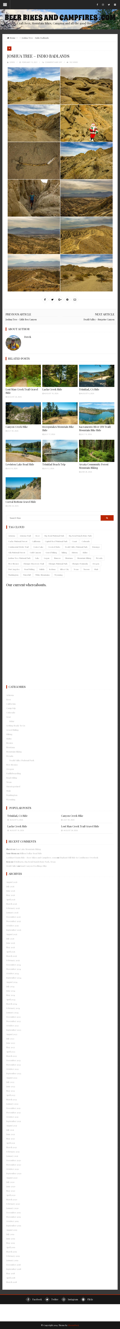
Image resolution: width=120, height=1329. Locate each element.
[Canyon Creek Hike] (23, 413)
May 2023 (10, 1047)
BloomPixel (73, 1325)
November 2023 (13, 1021)
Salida (41, 569)
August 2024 (11, 982)
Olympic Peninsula (80, 563)
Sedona (52, 569)
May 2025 (10, 947)
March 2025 (11, 956)
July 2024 (10, 986)
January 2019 (12, 1260)
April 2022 (10, 1095)
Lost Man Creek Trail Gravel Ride (80, 826)
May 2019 (10, 1243)
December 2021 (13, 1108)
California (36, 541)
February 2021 (13, 1151)
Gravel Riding (12, 730)
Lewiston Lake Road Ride (20, 464)
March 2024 (11, 1003)
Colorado (86, 541)
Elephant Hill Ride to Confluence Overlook (79, 857)
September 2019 (13, 1225)
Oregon (95, 563)
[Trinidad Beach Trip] (60, 451)
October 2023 (12, 1025)
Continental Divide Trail (18, 547)
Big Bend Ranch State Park (80, 535)
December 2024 (13, 964)
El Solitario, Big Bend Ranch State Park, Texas (34, 861)
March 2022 (11, 1099)
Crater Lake (38, 547)
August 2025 (11, 934)
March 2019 (11, 1251)
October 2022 (12, 1069)
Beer (37, 535)
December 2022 (13, 1060)
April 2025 (10, 951)
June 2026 (10, 890)
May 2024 (10, 995)
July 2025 (10, 938)
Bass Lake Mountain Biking (28, 849)
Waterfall (27, 575)
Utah (96, 569)
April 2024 (10, 999)
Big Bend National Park (54, 535)
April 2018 (10, 1277)
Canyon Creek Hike (17, 426)
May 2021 (10, 1138)
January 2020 (12, 1208)
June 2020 (10, 1186)
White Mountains (42, 575)
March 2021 (11, 1147)
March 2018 (11, 1282)
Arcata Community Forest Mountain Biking (93, 466)
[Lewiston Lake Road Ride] (23, 451)
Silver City (64, 569)
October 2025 (12, 925)
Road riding (11, 777)
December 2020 (13, 1160)
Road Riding (29, 569)
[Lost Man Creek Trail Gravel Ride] (23, 376)
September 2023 (13, 1030)
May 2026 (10, 895)
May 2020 (10, 1190)
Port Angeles (14, 569)
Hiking (9, 734)
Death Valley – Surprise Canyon (99, 319)
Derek (12, 62)
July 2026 (10, 886)
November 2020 (13, 1164)
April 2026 (10, 899)
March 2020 (11, 1199)
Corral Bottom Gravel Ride (21, 501)
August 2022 (11, 1077)
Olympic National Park (58, 563)
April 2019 (10, 1247)
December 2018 (13, 1264)
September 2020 (13, 1173)
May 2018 (10, 1273)
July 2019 (10, 1234)
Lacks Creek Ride (52, 389)
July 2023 (10, 1038)
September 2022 (13, 1073)
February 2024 (13, 1008)
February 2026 (13, 908)
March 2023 (11, 1056)
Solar (11, 721)
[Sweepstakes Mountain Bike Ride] (60, 413)
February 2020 (13, 1203)
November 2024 (13, 969)
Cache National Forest (17, 541)
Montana (69, 558)
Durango (96, 547)
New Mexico (13, 563)
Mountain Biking (84, 558)
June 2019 (10, 1238)
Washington (13, 575)
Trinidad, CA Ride (89, 389)
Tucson (86, 569)
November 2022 (13, 1064)
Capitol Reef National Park (56, 541)
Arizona (11, 535)
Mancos (57, 558)
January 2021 (12, 1156)
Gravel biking (51, 552)
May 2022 (10, 1090)
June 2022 (10, 1086)
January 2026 (12, 912)
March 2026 (11, 903)
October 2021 (12, 1116)
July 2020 (10, 1182)
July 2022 (10, 1082)
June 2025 (10, 943)
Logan (46, 558)
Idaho (85, 552)
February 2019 (13, 1256)
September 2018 (13, 1269)
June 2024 (10, 990)
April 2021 (10, 1143)
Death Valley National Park (76, 547)
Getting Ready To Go (15, 725)
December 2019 (13, 1212)
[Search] (107, 518)
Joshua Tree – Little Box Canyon (21, 319)
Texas (76, 569)
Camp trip (11, 708)
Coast (74, 541)
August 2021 (11, 1125)
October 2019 (12, 1221)
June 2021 (10, 1134)
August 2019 (11, 1230)
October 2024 (12, 973)
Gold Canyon (35, 552)
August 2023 (11, 1034)
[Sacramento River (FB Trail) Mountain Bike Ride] (96, 413)
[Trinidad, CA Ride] (96, 376)
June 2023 (10, 1043)
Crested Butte (54, 547)
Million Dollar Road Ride (31, 853)
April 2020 (10, 1195)
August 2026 (11, 882)
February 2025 (13, 960)
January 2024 (12, 1012)
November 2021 (13, 1112)
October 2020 (12, 1169)
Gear (8, 717)
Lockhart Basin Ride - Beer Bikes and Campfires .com (31, 857)
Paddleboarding (13, 773)
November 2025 (13, 921)
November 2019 (13, 1216)
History (75, 552)
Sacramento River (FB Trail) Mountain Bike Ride (95, 428)
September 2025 (13, 930)
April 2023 (10, 1051)
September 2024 (13, 977)
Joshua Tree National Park (19, 558)
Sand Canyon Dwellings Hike (33, 866)
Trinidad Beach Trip (53, 464)
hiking (64, 552)
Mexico (9, 743)
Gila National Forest (16, 552)
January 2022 (12, 1103)
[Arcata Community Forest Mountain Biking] (96, 451)
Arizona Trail (25, 535)
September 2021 (13, 1121)
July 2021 (10, 1130)
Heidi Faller (11, 866)
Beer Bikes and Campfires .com (60, 17)
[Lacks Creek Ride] (60, 376)
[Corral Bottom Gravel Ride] (23, 488)
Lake (37, 558)
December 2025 (13, 917)
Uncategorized (13, 786)
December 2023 (13, 1016)
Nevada (99, 558)
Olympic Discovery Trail (33, 563)
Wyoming (58, 575)
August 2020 (12, 1177)
